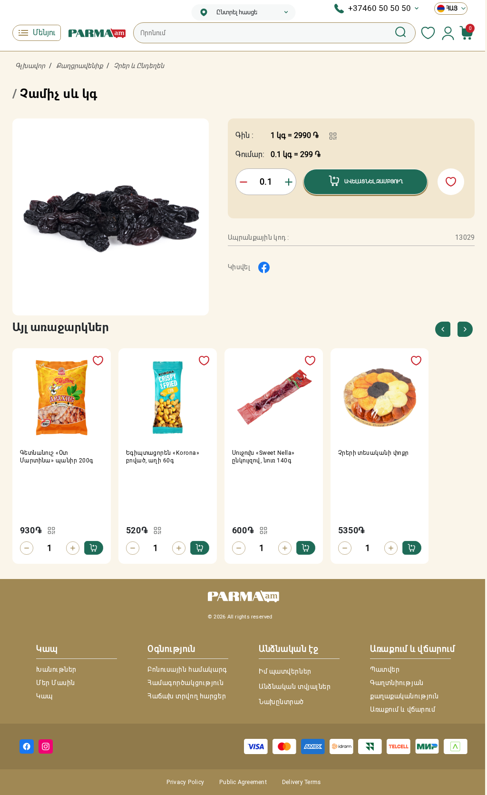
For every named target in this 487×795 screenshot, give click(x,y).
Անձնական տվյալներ (295, 686)
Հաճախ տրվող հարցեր (186, 696)
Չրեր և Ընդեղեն (139, 65)
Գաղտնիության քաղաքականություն (404, 689)
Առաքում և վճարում (403, 709)
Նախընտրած (281, 702)
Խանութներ (56, 669)
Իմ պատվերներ (285, 671)
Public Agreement (243, 782)
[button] (464, 329)
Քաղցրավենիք (79, 65)
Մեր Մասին (55, 683)
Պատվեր (384, 669)
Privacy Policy (185, 782)
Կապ (44, 696)
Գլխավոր (30, 65)
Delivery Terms (301, 782)
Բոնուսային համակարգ (187, 669)
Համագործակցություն (185, 683)
